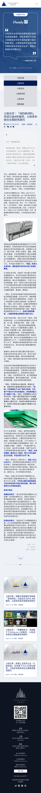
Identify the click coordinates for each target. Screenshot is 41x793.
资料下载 (20, 771)
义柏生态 (20, 88)
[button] (10, 68)
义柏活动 (20, 99)
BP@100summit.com (20, 761)
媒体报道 (20, 104)
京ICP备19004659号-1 (20, 776)
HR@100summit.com (20, 755)
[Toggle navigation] (36, 3)
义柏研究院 (20, 94)
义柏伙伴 (20, 83)
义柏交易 (20, 78)
